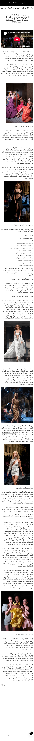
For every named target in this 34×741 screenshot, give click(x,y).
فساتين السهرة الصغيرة (9, 432)
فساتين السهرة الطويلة (11, 316)
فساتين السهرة (6, 676)
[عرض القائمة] (2, 8)
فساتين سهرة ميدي (27, 380)
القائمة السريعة (5, 736)
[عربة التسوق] (31, 8)
